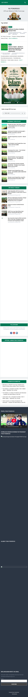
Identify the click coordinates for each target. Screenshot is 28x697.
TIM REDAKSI (14, 694)
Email (2, 678)
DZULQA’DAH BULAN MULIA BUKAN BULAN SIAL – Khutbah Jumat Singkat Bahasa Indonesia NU (16, 165)
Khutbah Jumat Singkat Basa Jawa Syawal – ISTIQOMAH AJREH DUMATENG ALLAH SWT (17, 172)
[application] (14, 420)
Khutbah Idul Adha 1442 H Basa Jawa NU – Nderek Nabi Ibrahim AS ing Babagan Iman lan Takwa (17, 126)
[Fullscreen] (25, 426)
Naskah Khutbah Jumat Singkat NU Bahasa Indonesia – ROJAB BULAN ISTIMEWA (15, 158)
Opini (10, 44)
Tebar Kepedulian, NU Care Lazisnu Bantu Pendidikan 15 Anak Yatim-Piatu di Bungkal (17, 192)
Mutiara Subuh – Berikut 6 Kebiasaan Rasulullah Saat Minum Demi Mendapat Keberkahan (15, 49)
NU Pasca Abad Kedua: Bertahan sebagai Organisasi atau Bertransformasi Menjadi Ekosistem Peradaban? (17, 199)
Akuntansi (5, 384)
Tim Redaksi (5, 388)
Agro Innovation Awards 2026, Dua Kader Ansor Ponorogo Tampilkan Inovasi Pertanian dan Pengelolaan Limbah (17, 219)
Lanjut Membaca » (13, 38)
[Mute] (23, 426)
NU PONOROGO (14, 9)
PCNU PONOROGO (15, 692)
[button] (5, 2)
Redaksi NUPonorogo (17, 32)
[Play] (2, 426)
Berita (10, 26)
